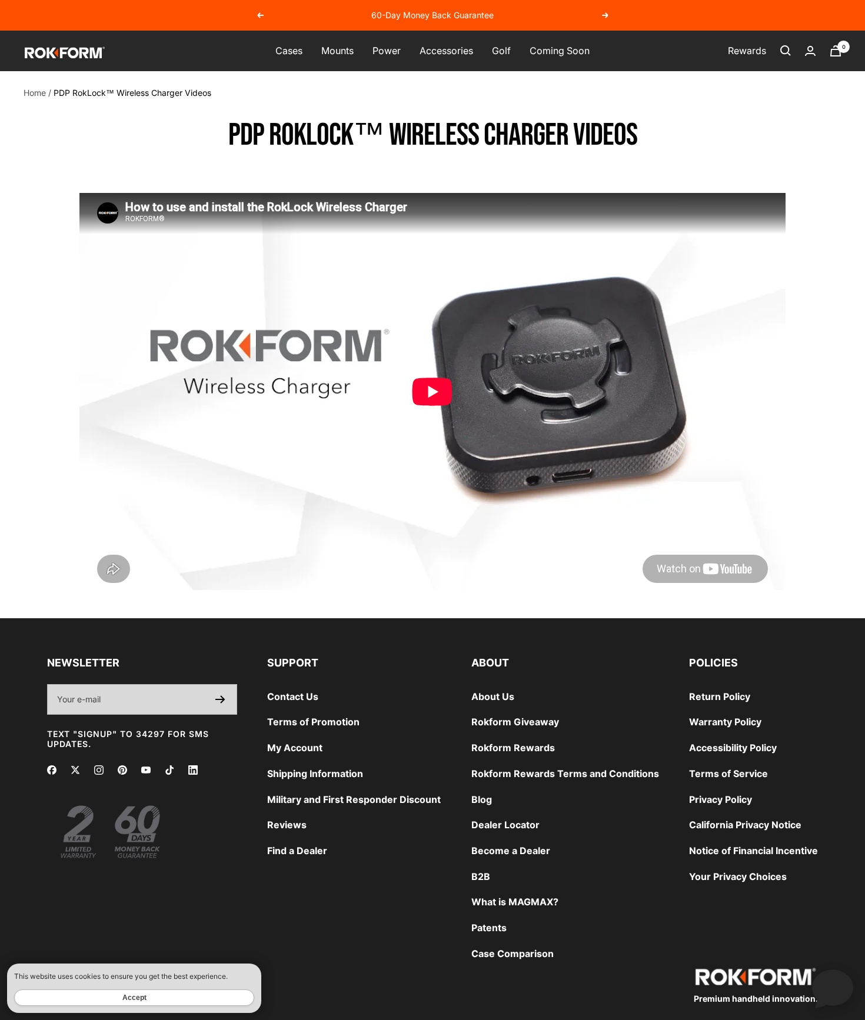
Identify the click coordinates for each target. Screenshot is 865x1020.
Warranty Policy (725, 722)
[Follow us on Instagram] (99, 770)
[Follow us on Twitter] (75, 770)
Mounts (337, 50)
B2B (480, 876)
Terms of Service (728, 773)
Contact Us (292, 696)
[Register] (220, 699)
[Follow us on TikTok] (169, 770)
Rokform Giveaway (515, 722)
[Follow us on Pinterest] (122, 770)
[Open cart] (835, 50)
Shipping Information (315, 773)
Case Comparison (512, 953)
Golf (501, 50)
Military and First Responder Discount (354, 799)
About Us (492, 696)
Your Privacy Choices (738, 876)
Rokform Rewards (513, 748)
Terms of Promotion (313, 722)
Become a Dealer (510, 850)
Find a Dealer (297, 850)
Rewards (747, 50)
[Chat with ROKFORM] (832, 987)
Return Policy (719, 696)
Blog (481, 799)
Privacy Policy (720, 799)
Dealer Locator (505, 825)
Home (35, 93)
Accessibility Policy (733, 748)
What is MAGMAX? (514, 902)
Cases (288, 50)
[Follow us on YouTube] (146, 770)
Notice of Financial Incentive (753, 850)
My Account (294, 748)
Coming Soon (560, 50)
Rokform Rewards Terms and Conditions (565, 773)
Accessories (446, 50)
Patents (489, 928)
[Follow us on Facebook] (51, 770)
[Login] (810, 51)
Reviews (287, 825)
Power (386, 50)
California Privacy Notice (745, 825)
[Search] (785, 50)
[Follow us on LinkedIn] (193, 770)
